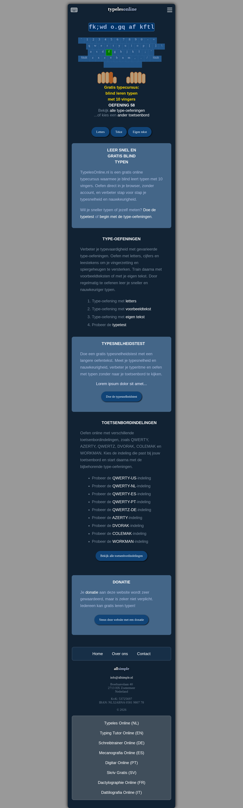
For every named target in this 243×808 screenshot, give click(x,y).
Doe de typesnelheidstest (121, 396)
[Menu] (169, 10)
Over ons (120, 653)
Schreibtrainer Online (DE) (121, 743)
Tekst (118, 132)
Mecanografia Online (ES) (121, 753)
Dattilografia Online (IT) (121, 792)
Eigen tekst (140, 132)
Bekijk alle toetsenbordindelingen (121, 555)
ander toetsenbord (133, 115)
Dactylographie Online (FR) (121, 782)
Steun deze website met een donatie (121, 619)
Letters (100, 132)
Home (97, 653)
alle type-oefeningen (127, 110)
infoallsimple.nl (121, 677)
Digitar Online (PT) (121, 762)
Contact (144, 653)
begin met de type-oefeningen (125, 216)
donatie (91, 592)
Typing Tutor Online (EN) (121, 733)
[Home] (74, 10)
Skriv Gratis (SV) (121, 772)
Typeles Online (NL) (121, 723)
